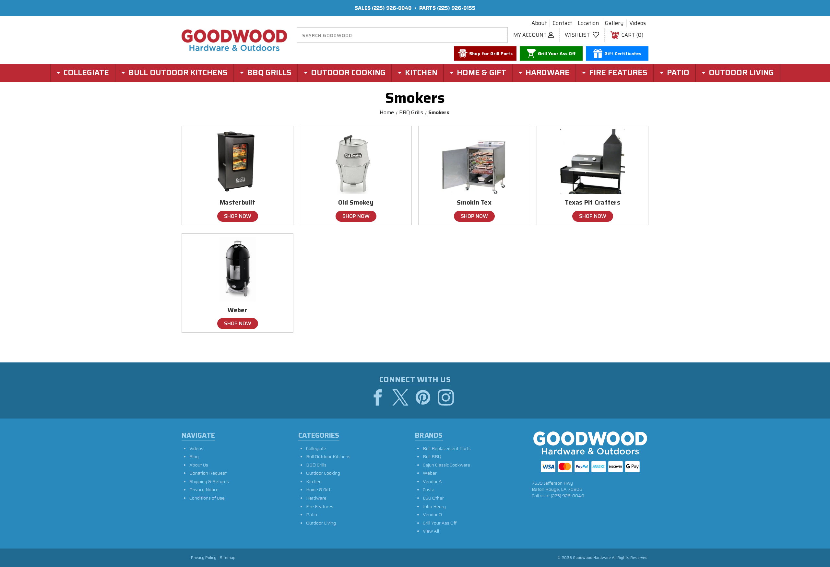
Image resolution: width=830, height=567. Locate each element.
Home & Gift (318, 489)
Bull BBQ (432, 456)
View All (431, 531)
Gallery (614, 23)
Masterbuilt (237, 202)
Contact (562, 23)
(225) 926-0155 (456, 8)
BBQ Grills (316, 464)
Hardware (316, 498)
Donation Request (208, 473)
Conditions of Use (207, 498)
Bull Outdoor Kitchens (328, 456)
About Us (198, 464)
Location (588, 23)
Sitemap (227, 558)
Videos (637, 23)
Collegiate (316, 448)
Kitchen (314, 481)
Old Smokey (356, 202)
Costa (428, 489)
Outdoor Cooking (323, 473)
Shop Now (237, 216)
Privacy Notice (204, 489)
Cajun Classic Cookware (446, 464)
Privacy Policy (203, 558)
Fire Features (319, 506)
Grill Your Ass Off (439, 522)
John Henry (434, 506)
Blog (194, 456)
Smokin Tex (474, 202)
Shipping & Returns (209, 481)
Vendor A (432, 481)
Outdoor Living (321, 522)
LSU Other (433, 498)
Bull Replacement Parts (447, 448)
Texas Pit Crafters (592, 202)
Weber (237, 310)
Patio (311, 514)
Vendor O (432, 514)
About (539, 23)
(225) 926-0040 (391, 8)
